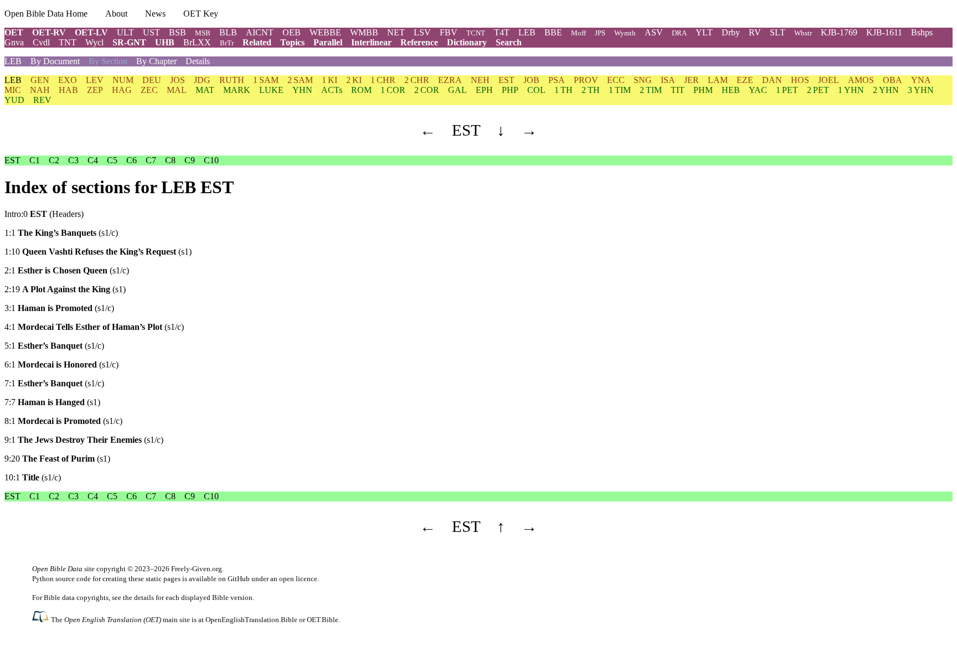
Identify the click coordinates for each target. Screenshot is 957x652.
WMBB (364, 32)
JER (691, 80)
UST (151, 32)
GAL (457, 90)
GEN (39, 80)
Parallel (327, 42)
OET (13, 32)
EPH (484, 90)
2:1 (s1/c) (66, 270)
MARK (236, 90)
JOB (531, 80)
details (144, 597)
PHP (510, 90)
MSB (202, 33)
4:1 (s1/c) (94, 327)
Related (257, 42)
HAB (68, 90)
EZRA (450, 80)
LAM (718, 80)
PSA (556, 80)
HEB (731, 90)
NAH (40, 90)
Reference (419, 42)
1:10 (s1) (98, 251)
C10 (211, 160)
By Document (55, 61)
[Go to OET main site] (41, 619)
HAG (122, 90)
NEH (480, 80)
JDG (202, 80)
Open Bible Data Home (46, 13)
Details (198, 61)
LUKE (271, 90)
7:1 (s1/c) (54, 383)
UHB (164, 42)
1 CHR (383, 80)
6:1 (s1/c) (61, 364)
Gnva (14, 42)
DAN (772, 80)
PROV (586, 80)
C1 (34, 160)
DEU (151, 80)
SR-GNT (129, 42)
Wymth (625, 33)
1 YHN (851, 90)
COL (536, 90)
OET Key (200, 13)
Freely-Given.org (196, 569)
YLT (704, 32)
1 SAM (266, 80)
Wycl (94, 42)
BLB (228, 32)
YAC (758, 90)
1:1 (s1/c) (61, 232)
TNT (67, 42)
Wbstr (803, 33)
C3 (73, 160)
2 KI (354, 80)
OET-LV (91, 32)
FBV (448, 32)
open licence (298, 579)
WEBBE (325, 32)
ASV (654, 32)
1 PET (787, 90)
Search (509, 42)
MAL (177, 90)
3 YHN (921, 90)
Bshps (922, 32)
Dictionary (467, 42)
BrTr (227, 43)
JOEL (828, 80)
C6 (131, 160)
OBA (892, 80)
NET (396, 32)
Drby (731, 32)
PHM (703, 90)
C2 (54, 160)
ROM (361, 90)
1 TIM (620, 90)
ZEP (95, 90)
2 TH (591, 90)
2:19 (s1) (65, 289)
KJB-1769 (839, 32)
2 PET (818, 90)
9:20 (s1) (57, 458)
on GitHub (234, 579)
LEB (527, 32)
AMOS (861, 80)
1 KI (329, 80)
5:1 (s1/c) (54, 345)
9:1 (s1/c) (83, 439)
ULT (125, 32)
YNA (921, 80)
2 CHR (416, 80)
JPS (600, 33)
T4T (502, 32)
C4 (93, 160)
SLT (777, 32)
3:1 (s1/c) (59, 308)
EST (506, 80)
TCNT (475, 33)
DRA (679, 33)
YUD (14, 100)
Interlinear (371, 42)
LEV (95, 80)
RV (755, 32)
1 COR (392, 90)
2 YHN (886, 90)
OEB (291, 32)
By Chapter (156, 61)
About (116, 13)
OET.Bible (322, 619)
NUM (122, 80)
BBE (553, 32)
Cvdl (41, 42)
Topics (292, 42)
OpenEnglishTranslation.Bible (251, 619)
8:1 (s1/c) (63, 421)
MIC (12, 90)
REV (42, 100)
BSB (177, 32)
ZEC (149, 90)
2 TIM (651, 90)
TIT (678, 90)
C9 (189, 160)
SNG (643, 80)
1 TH (563, 90)
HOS (800, 80)
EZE (745, 80)
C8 (170, 160)
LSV (422, 32)
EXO (67, 80)
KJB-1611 (884, 32)
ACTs (331, 90)
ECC (616, 80)
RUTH (231, 80)
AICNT (260, 32)
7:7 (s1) (52, 402)
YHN (302, 90)
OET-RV (49, 32)
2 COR (426, 90)
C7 (151, 160)
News (155, 13)
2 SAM (300, 80)
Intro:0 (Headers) (44, 214)
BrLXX (197, 42)
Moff (578, 33)
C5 (112, 160)
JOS (177, 80)
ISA (668, 80)
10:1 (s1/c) (32, 477)
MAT (204, 90)
